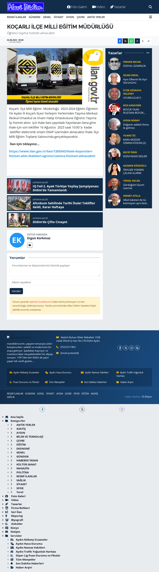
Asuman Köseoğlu (134, 165)
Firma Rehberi (20, 508)
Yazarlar (120, 7)
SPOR (77, 393)
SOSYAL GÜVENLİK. (134, 65)
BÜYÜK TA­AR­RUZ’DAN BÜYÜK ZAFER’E (133, 111)
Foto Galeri (79, 7)
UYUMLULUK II (132, 97)
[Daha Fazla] (137, 40)
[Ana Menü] (150, 17)
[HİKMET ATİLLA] (114, 199)
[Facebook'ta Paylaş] (120, 40)
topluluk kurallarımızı (40, 301)
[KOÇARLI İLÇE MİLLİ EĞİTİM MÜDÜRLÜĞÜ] (55, 76)
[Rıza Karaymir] (114, 108)
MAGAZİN (22, 468)
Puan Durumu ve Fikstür (26, 382)
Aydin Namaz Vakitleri (97, 372)
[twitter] (82, 409)
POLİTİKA (22, 472)
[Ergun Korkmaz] (17, 240)
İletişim (15, 531)
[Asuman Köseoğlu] (114, 169)
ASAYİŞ (94, 393)
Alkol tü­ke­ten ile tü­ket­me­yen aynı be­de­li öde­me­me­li (136, 201)
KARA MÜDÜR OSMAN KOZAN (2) (134, 141)
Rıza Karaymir (132, 105)
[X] (125, 347)
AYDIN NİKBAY (131, 120)
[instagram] (122, 409)
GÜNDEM (34, 17)
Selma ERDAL (131, 75)
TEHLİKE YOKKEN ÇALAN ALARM (133, 171)
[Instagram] (131, 347)
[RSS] (137, 347)
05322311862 (68, 346)
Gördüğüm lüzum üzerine (133, 186)
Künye (15, 528)
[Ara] (150, 7)
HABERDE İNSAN (27, 460)
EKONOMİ (23, 448)
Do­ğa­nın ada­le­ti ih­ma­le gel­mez (136, 126)
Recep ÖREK (130, 152)
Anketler (17, 524)
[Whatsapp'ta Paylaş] (131, 40)
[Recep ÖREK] (114, 154)
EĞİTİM (85, 393)
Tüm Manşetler (57, 382)
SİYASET (59, 17)
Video (101, 7)
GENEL (47, 17)
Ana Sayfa (17, 417)
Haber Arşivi (126, 382)
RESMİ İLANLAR (16, 17)
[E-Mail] (29, 245)
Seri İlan (16, 512)
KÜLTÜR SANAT (26, 464)
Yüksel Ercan (131, 180)
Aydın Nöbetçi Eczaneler (26, 372)
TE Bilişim (147, 396)
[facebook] (42, 409)
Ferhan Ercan (132, 61)
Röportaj (17, 516)
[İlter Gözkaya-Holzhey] (114, 93)
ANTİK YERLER (96, 17)
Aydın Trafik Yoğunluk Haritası (129, 374)
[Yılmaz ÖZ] (114, 139)
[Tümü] (147, 53)
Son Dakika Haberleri (95, 382)
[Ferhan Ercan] (114, 63)
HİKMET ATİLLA (131, 195)
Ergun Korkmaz (38, 238)
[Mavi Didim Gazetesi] (25, 6)
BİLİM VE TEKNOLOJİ (29, 436)
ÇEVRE (81, 17)
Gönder (16, 291)
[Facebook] (120, 347)
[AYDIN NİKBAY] (114, 124)
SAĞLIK (11, 396)
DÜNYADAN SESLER (135, 156)
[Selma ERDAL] (114, 78)
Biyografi (17, 520)
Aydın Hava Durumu (60, 372)
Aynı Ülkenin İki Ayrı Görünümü (135, 81)
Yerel (19, 492)
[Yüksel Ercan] (114, 184)
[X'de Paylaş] (125, 40)
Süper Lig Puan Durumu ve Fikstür (38, 555)
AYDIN (70, 17)
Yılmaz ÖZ (129, 135)
